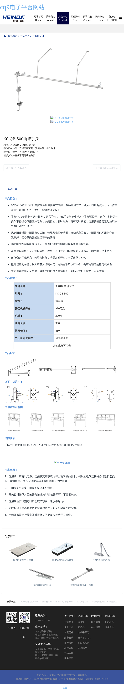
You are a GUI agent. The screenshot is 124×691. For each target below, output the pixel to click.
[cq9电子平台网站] (13, 18)
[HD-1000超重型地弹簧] (62, 549)
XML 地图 (62, 687)
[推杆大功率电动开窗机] (81, 574)
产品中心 (24, 36)
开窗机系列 (38, 36)
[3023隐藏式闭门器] (42, 574)
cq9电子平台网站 (22, 7)
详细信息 (12, 189)
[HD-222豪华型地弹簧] (22, 549)
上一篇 (16, 167)
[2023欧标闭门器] (101, 549)
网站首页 (12, 36)
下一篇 (107, 167)
